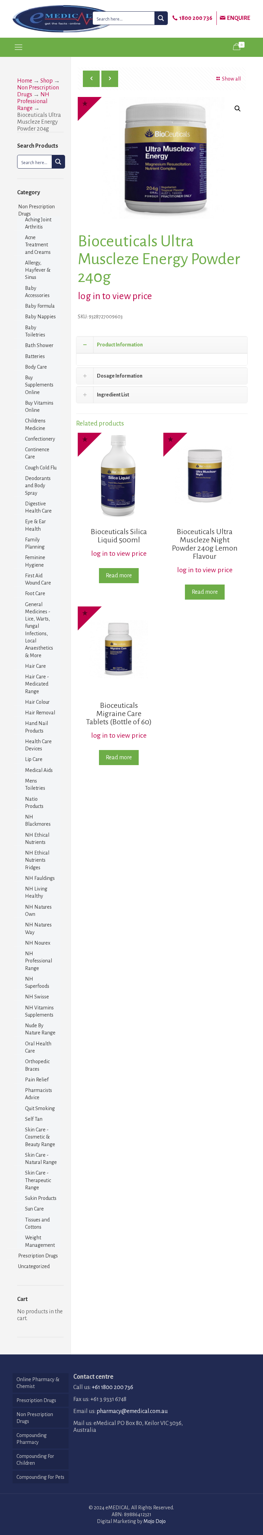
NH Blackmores (38, 820)
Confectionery (40, 439)
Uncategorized (34, 1266)
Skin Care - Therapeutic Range (38, 1180)
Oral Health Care (38, 1047)
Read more (119, 576)
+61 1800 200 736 (112, 1387)
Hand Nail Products (36, 727)
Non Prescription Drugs (36, 210)
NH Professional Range (33, 101)
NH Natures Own (38, 910)
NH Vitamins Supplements (39, 1011)
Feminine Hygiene (35, 561)
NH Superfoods (37, 982)
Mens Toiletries (35, 784)
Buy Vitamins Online (39, 406)
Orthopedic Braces (37, 1065)
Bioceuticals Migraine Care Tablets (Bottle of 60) (119, 713)
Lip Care (33, 759)
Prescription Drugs (38, 1255)
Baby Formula (40, 306)
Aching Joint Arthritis (38, 223)
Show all (231, 79)
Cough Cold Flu (41, 467)
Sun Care (34, 1209)
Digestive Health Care (38, 507)
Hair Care (35, 666)
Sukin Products (41, 1198)
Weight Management (40, 1241)
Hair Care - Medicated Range (37, 684)
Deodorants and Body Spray (38, 486)
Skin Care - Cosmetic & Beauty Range (40, 1137)
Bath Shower (39, 345)
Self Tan (33, 1119)
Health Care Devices (38, 745)
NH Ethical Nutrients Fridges (37, 860)
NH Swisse (37, 996)
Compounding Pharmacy (31, 1439)
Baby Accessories (37, 291)
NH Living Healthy (36, 892)
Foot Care (35, 593)
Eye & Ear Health (35, 525)
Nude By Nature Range (40, 1029)
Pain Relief (37, 1079)
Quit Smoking (40, 1108)
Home (24, 81)
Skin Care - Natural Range (41, 1158)
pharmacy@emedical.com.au (132, 1411)
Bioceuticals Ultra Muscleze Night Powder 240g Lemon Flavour (205, 544)
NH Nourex (37, 943)
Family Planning (35, 543)
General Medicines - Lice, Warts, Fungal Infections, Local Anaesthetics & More (39, 630)
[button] (237, 108)
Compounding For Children (35, 1459)
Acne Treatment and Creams (38, 245)
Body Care (36, 367)
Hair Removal (40, 712)
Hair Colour (37, 702)
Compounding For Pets (40, 1477)
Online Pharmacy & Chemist (37, 1383)
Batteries (35, 356)
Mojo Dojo (154, 1521)
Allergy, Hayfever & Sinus (37, 270)
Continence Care (37, 453)
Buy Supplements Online (39, 385)
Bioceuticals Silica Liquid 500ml (119, 536)
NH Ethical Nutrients (37, 838)
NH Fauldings (40, 878)
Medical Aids (39, 770)
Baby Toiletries (35, 331)
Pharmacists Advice (38, 1094)
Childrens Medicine (35, 424)
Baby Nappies (40, 316)
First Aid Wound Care (38, 579)
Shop (46, 81)
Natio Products (34, 802)
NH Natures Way (38, 928)
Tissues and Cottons (37, 1223)
